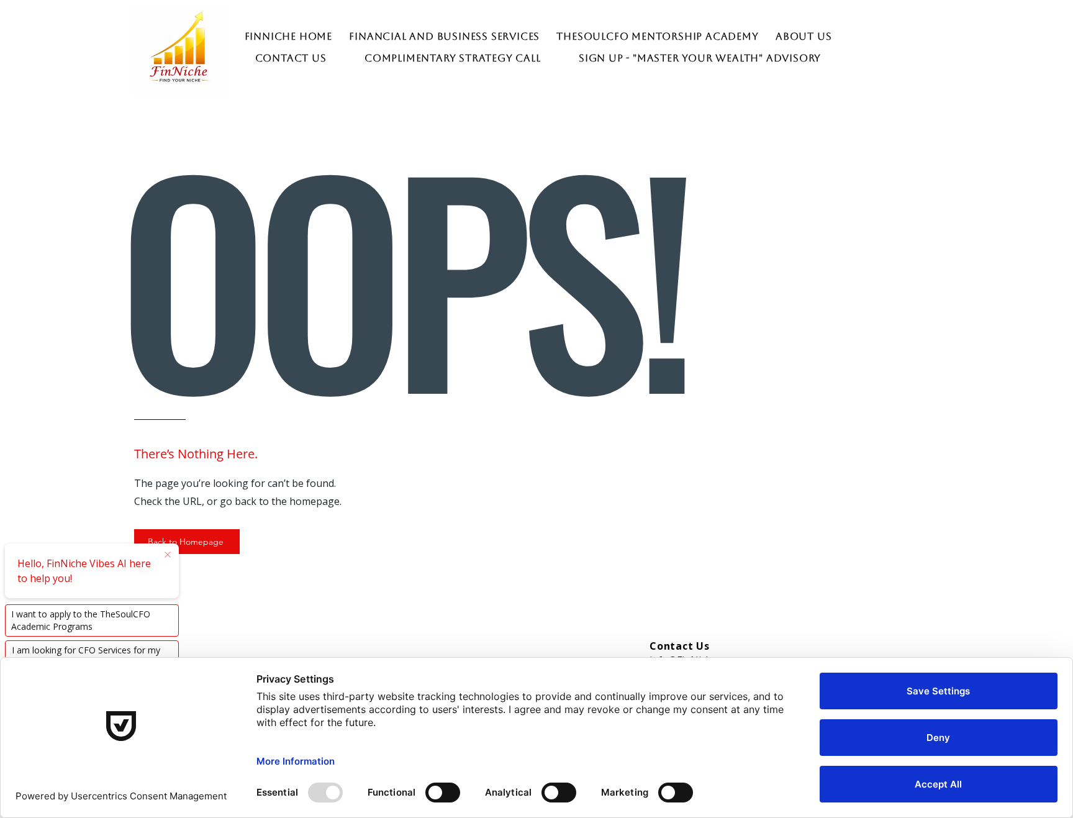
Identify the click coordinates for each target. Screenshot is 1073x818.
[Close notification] (168, 555)
